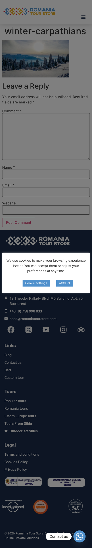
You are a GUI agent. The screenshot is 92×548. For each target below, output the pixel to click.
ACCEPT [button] (64, 283)
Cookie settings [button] (36, 283)
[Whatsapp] (79, 536)
